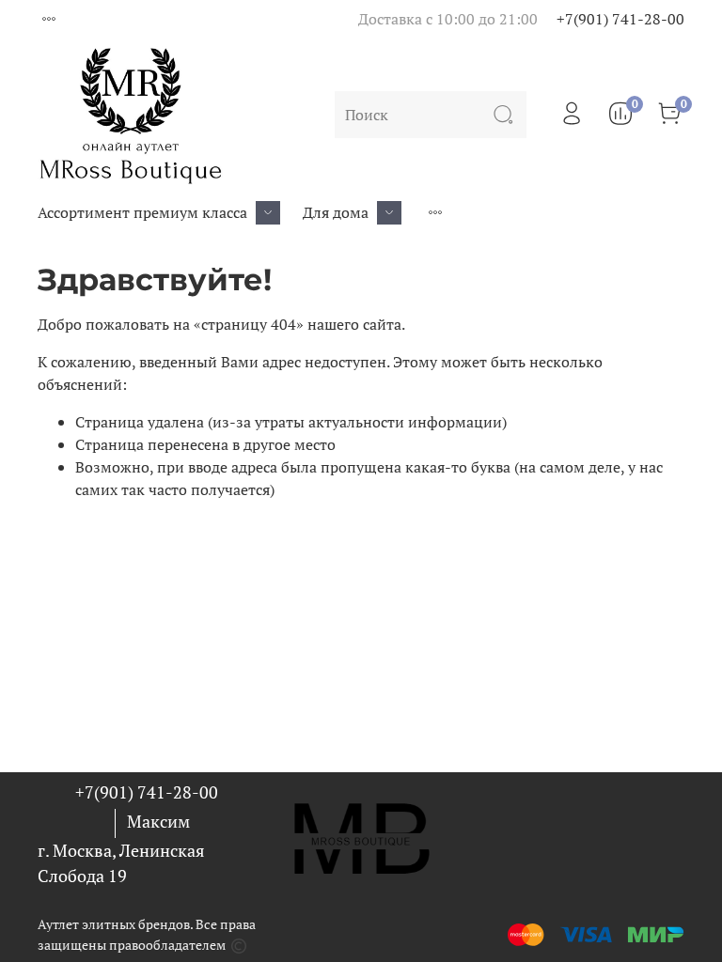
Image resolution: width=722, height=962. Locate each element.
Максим (158, 821)
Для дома (336, 212)
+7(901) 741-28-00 (620, 18)
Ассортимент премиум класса (142, 212)
